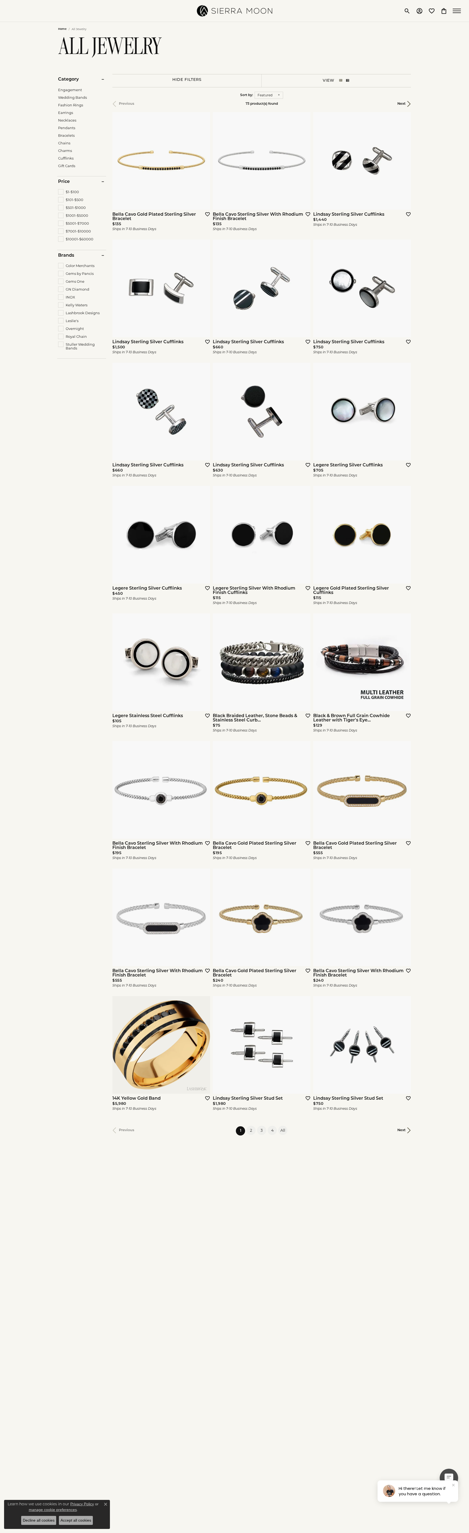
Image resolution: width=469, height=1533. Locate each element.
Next (401, 104)
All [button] (282, 1130)
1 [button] (242, 1130)
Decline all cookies (39, 1520)
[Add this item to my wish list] (205, 214)
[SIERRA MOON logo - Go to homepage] (234, 11)
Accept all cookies (76, 1520)
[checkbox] (68, 191)
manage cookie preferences (53, 1509)
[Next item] (405, 662)
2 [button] (251, 1130)
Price (64, 182)
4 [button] (272, 1130)
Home (62, 29)
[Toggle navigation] (458, 10)
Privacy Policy (82, 1504)
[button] (407, 10)
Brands (66, 255)
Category (68, 79)
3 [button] (262, 1130)
